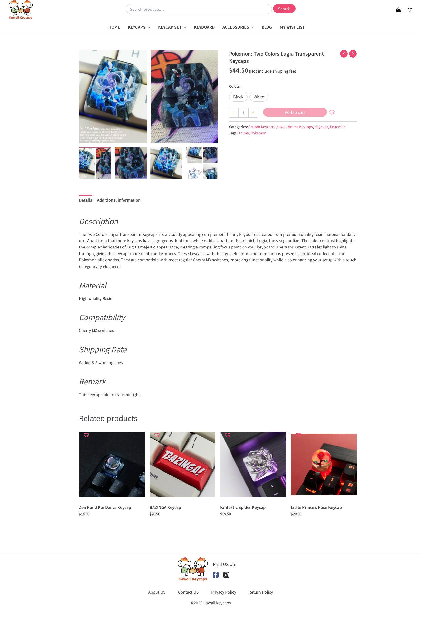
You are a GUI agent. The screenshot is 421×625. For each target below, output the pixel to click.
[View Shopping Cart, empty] (398, 9)
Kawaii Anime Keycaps (294, 126)
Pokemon (338, 126)
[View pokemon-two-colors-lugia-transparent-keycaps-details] (202, 163)
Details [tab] (85, 200)
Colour (234, 86)
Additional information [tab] (119, 200)
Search (284, 8)
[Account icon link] (410, 9)
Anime (243, 132)
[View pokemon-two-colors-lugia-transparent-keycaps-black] (130, 163)
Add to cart (295, 112)
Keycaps (321, 126)
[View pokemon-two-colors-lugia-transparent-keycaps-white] (166, 163)
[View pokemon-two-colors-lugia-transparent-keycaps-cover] (95, 163)
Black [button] (238, 96)
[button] (147, 27)
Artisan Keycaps (262, 126)
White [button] (259, 96)
